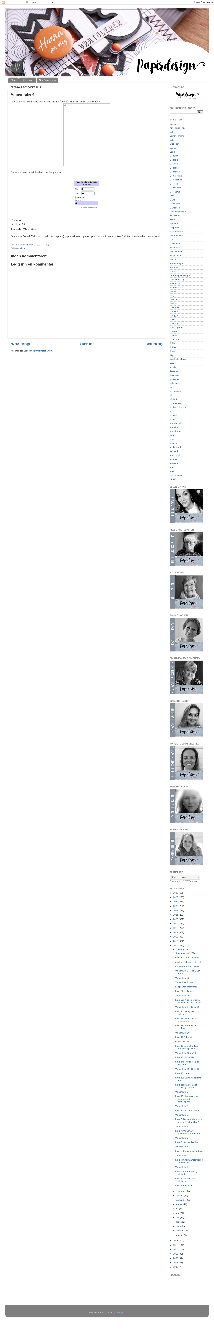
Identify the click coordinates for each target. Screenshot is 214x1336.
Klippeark (174, 227)
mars (178, 1226)
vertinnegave (176, 475)
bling (172, 295)
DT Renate (175, 171)
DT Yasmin (175, 191)
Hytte (172, 219)
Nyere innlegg (20, 344)
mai (178, 1217)
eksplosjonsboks (178, 359)
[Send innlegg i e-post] (47, 244)
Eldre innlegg (154, 344)
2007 (176, 1267)
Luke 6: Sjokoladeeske (186, 1142)
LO (171, 239)
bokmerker (175, 307)
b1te (16, 220)
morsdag (174, 427)
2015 (176, 941)
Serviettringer (176, 263)
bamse (173, 291)
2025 (176, 897)
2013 (176, 1240)
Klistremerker (176, 231)
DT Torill (174, 183)
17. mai (173, 124)
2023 (176, 906)
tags (172, 471)
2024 (176, 901)
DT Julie (174, 163)
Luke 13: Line (182, 1073)
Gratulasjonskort (178, 211)
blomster (174, 299)
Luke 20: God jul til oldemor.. (184, 1012)
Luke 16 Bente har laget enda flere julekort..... (187, 1047)
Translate (193, 881)
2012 (176, 1245)
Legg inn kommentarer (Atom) (38, 350)
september (181, 1200)
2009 (176, 1258)
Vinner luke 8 (181, 1106)
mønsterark (175, 431)
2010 (176, 1254)
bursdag (174, 323)
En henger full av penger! (187, 966)
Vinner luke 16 (182, 1032)
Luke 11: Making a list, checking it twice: (186, 1086)
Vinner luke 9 (181, 1092)
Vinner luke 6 (181, 1126)
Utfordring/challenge (180, 275)
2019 (176, 923)
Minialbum (175, 243)
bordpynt (174, 315)
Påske (173, 259)
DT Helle (174, 160)
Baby (172, 132)
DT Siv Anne (176, 175)
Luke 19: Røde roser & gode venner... (186, 1019)
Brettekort (174, 144)
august (179, 1204)
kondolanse (175, 403)
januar (179, 1235)
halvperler (175, 383)
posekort (174, 443)
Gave (172, 199)
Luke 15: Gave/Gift (184, 1057)
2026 (176, 893)
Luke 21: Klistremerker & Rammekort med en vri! (188, 1001)
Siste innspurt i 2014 (185, 953)
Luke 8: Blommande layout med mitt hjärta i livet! (188, 1120)
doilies (173, 347)
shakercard (175, 447)
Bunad (173, 148)
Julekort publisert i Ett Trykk (189, 962)
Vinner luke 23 (182, 978)
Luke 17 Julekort (183, 1037)
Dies (172, 195)
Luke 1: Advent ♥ (183, 1185)
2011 (175, 1249)
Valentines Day (177, 279)
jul (171, 395)
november (181, 1191)
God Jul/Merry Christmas (187, 957)
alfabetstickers (177, 287)
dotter (172, 351)
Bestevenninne (177, 136)
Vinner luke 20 (182, 995)
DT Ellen (174, 155)
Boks (172, 140)
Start (13, 80)
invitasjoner (175, 391)
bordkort (174, 311)
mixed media (176, 423)
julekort (173, 399)
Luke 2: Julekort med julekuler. (185, 1179)
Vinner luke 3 (181, 1155)
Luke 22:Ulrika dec (184, 991)
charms (173, 335)
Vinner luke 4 (181, 1146)
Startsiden (87, 344)
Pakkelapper (176, 251)
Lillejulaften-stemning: (186, 986)
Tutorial (173, 271)
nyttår (172, 435)
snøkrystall (175, 455)
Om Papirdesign (47, 80)
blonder (173, 303)
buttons (173, 331)
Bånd (172, 152)
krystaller (174, 415)
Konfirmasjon (176, 235)
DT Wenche (175, 187)
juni (178, 1213)
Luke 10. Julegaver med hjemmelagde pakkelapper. (187, 1099)
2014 (176, 945)
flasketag (174, 371)
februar (180, 1230)
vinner (23, 248)
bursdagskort (176, 327)
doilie (172, 343)
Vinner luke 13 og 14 (185, 1053)
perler (172, 439)
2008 (176, 1262)
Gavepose (175, 207)
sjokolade (174, 451)
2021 (176, 915)
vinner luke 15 (182, 1041)
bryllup (173, 319)
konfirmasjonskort (178, 407)
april (178, 1222)
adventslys (175, 283)
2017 (176, 932)
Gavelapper (175, 203)
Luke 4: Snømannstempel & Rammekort (189, 1161)
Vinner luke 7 (181, 1115)
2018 (176, 928)
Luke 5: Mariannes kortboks (189, 1151)
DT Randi (174, 168)
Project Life (175, 255)
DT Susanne (176, 179)
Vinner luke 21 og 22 (185, 982)
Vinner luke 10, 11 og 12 (187, 1069)
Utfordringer (28, 80)
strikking (174, 463)
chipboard (175, 339)
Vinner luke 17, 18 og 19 (187, 1007)
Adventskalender (178, 128)
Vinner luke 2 (181, 1167)
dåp (171, 355)
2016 (176, 936)
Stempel (174, 267)
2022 (176, 910)
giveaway (174, 379)
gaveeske (174, 375)
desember (181, 949)
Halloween (175, 215)
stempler (174, 459)
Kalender (174, 223)
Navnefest (175, 247)
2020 (176, 919)
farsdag (173, 367)
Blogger (120, 1312)
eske (172, 363)
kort (171, 411)
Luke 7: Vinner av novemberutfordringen (187, 1132)
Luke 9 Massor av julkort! (187, 1110)
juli (177, 1208)
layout (173, 419)
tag (171, 467)
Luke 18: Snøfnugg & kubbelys (185, 1026)
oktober (180, 1195)
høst (172, 387)
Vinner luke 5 (181, 1138)
